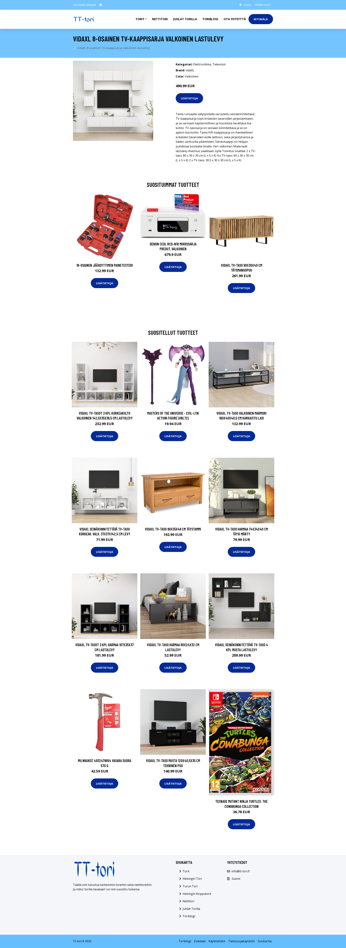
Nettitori (160, 19)
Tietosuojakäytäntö (241, 941)
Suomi (247, 4)
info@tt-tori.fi (262, 4)
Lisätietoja (189, 98)
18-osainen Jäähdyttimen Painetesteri (104, 265)
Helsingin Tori (192, 879)
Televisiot (219, 64)
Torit (186, 871)
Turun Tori (190, 886)
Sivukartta (265, 941)
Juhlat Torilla (185, 19)
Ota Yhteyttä (235, 19)
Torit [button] (140, 19)
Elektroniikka (202, 64)
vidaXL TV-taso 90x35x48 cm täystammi (173, 529)
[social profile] (100, 4)
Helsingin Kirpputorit (197, 894)
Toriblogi (210, 19)
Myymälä (261, 19)
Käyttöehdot (217, 941)
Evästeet (200, 941)
